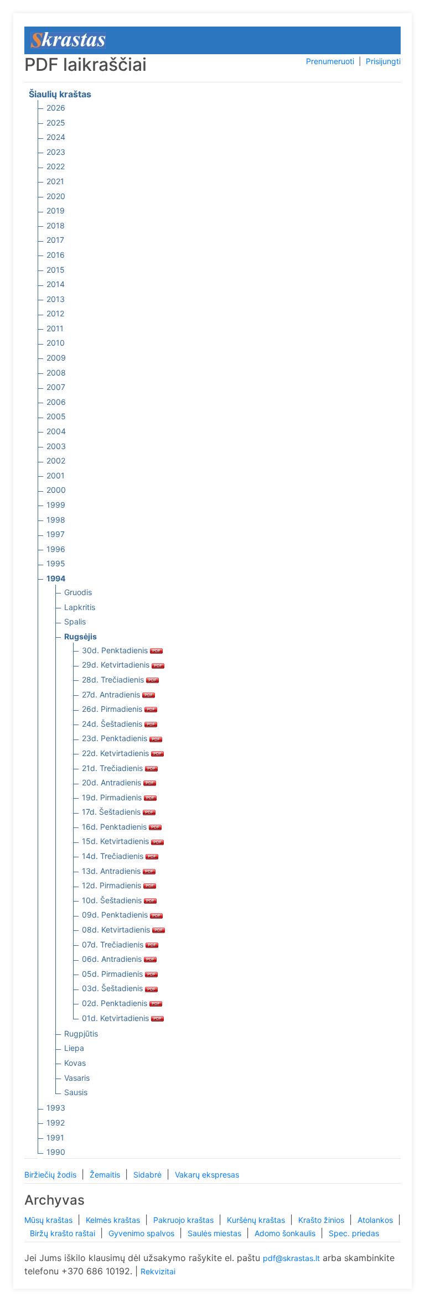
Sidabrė (148, 1174)
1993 (55, 1107)
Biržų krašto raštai (63, 1233)
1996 (55, 549)
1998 (55, 519)
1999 (55, 504)
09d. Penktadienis (116, 914)
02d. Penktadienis (115, 1003)
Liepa (74, 1048)
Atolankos (376, 1220)
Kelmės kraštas (114, 1220)
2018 (55, 225)
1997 (55, 534)
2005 (56, 416)
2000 (56, 489)
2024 (55, 137)
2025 (55, 122)
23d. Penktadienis (115, 738)
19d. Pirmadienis (113, 797)
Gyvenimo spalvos (142, 1233)
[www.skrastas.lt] (68, 39)
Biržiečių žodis (51, 1174)
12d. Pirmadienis (112, 885)
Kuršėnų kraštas (257, 1220)
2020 (55, 196)
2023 (55, 152)
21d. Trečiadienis (113, 768)
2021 (55, 181)
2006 (56, 402)
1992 (55, 1122)
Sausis (75, 1092)
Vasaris (77, 1077)
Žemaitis (106, 1174)
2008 (56, 372)
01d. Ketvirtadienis (116, 1018)
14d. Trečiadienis (114, 856)
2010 (55, 342)
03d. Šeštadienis (113, 988)
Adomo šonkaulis (286, 1233)
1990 (55, 1152)
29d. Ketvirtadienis (117, 664)
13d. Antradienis (112, 871)
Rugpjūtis (81, 1033)
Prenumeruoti (330, 61)
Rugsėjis (80, 636)
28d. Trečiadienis (114, 679)
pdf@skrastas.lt (291, 1258)
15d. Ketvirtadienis (116, 841)
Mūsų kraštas (49, 1220)
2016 (55, 254)
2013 (55, 299)
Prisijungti (383, 61)
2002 (55, 460)
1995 (55, 563)
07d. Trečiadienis (114, 944)
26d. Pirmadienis (113, 709)
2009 (56, 357)
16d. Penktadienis (115, 826)
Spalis (75, 621)
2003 (56, 446)
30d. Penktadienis (116, 650)
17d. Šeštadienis (112, 811)
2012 (55, 313)
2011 (55, 328)
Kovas (75, 1062)
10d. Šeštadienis (113, 900)
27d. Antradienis (112, 694)
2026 (55, 107)
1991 (55, 1137)
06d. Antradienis (113, 959)
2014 (55, 284)
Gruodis (78, 592)
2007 (55, 387)
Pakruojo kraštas (184, 1220)
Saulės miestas (215, 1233)
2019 (55, 210)
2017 (55, 239)
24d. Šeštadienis (113, 723)
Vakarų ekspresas (207, 1174)
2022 (55, 166)
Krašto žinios (322, 1220)
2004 (56, 431)
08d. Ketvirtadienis (117, 929)
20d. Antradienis (112, 782)
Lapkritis (79, 607)
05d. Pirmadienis (113, 973)
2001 (55, 475)
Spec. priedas (354, 1233)
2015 (55, 269)
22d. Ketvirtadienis (116, 753)
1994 (55, 578)
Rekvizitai (158, 1271)
